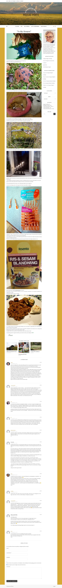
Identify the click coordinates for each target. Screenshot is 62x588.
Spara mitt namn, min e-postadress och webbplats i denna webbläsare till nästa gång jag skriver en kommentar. (23, 562)
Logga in (54, 586)
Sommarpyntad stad (22, 354)
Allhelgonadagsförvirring (11, 351)
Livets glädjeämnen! (35, 26)
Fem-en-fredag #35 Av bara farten (48, 60)
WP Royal (12, 586)
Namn (7, 548)
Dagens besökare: (46, 104)
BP (11, 417)
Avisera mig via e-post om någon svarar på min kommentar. (16, 564)
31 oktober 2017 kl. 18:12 (14, 363)
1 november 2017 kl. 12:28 (14, 501)
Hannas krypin (45, 76)
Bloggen (17, 26)
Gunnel (12, 491)
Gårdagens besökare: (46, 105)
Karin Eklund (13, 430)
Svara (41, 362)
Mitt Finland (13, 1)
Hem (7, 1)
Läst (21, 26)
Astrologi (18, 1)
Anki (11, 473)
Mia (11, 401)
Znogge (44, 72)
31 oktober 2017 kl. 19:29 (14, 402)
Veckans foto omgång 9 (35, 351)
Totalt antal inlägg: (46, 107)
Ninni (12, 362)
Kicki (11, 531)
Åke (43, 83)
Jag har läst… (45, 64)
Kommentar (8, 566)
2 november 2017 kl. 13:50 (14, 532)
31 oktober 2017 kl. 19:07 (14, 386)
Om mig (9, 1)
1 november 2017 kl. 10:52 (14, 492)
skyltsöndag (26, 26)
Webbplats (8, 557)
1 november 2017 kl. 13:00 (14, 515)
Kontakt (21, 1)
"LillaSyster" (13, 385)
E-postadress (8, 552)
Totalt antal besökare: (46, 106)
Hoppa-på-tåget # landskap (47, 58)
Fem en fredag (44, 26)
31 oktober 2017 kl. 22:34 (14, 418)
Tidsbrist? (44, 62)
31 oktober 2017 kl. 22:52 (14, 431)
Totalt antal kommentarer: (47, 108)
